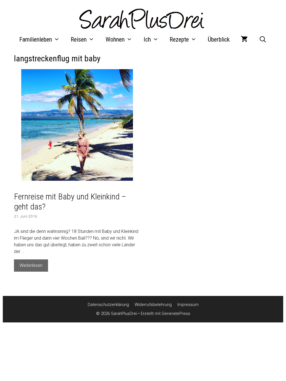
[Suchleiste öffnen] (262, 39)
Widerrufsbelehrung (153, 304)
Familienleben (35, 39)
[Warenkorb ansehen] (244, 39)
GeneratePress (176, 313)
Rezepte (179, 39)
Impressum (188, 304)
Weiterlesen (34, 267)
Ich (147, 39)
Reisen (79, 39)
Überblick (219, 39)
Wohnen (115, 39)
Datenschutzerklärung (108, 304)
